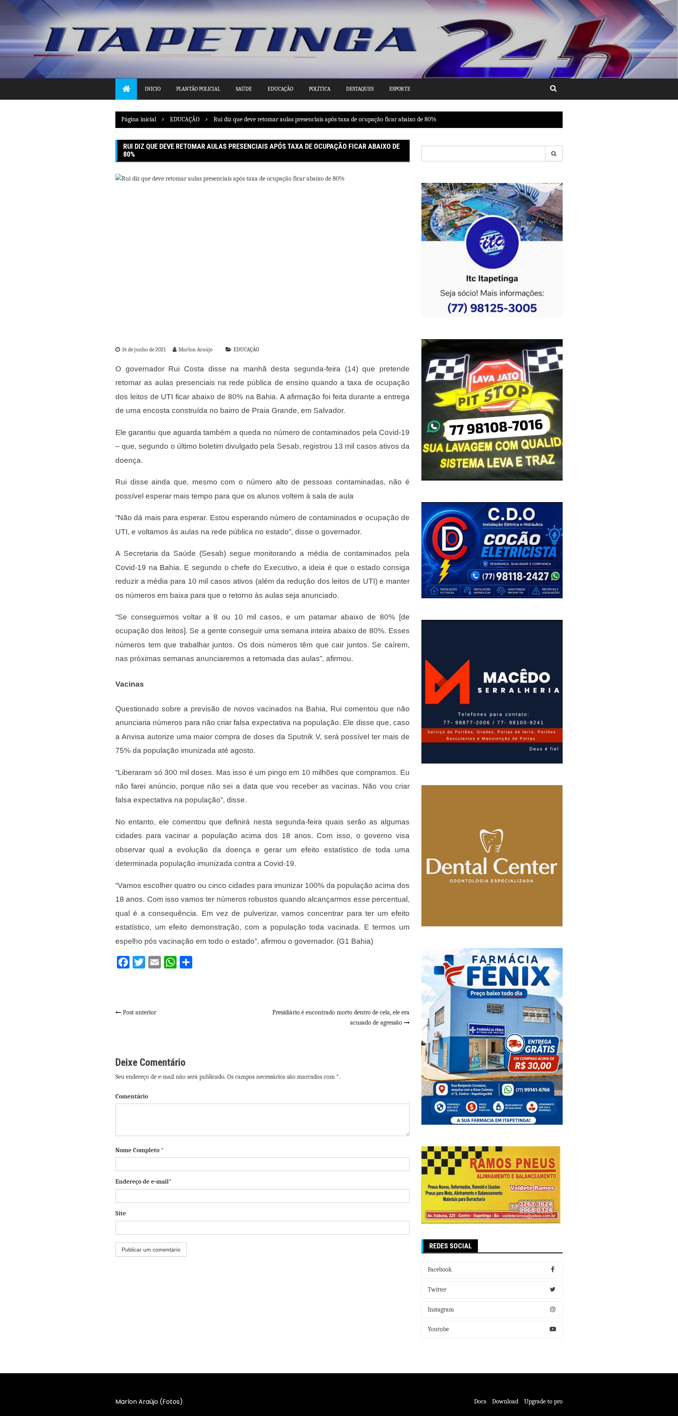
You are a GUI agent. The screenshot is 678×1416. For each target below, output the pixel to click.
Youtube (438, 1329)
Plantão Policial (198, 89)
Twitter (437, 1289)
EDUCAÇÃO (246, 349)
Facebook (440, 1269)
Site (120, 1213)
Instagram (441, 1309)
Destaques (360, 89)
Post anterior (139, 1012)
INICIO (152, 89)
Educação (280, 89)
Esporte (399, 89)
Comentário (131, 1096)
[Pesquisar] (554, 153)
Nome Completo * (139, 1150)
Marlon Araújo (196, 349)
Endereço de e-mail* (143, 1181)
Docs (480, 1401)
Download (505, 1401)
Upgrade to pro (543, 1401)
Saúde (244, 89)
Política (319, 89)
